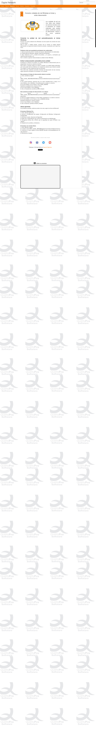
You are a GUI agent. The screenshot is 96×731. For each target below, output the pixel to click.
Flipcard (7, 6)
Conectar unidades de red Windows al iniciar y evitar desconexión (40, 14)
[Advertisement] (68, 35)
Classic (2, 6)
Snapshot (27, 6)
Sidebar (22, 6)
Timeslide (32, 6)
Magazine (12, 6)
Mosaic (17, 6)
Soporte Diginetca (47, 147)
